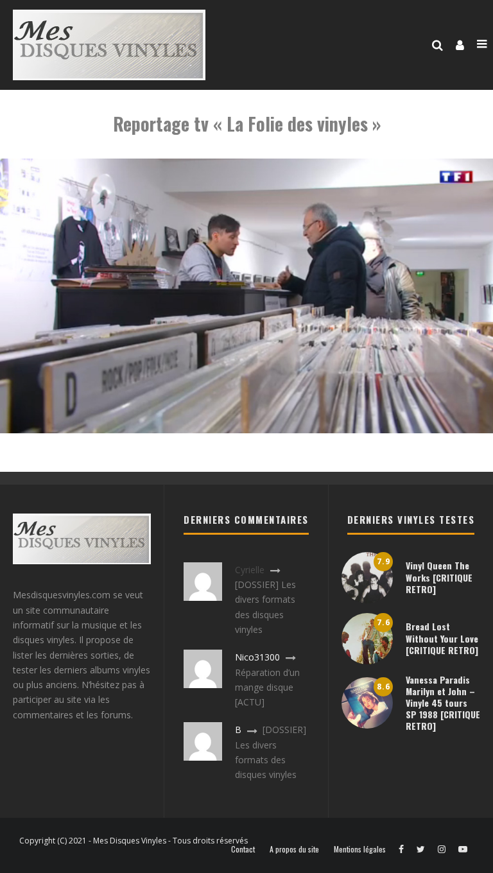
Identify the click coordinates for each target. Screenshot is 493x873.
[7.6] (367, 661)
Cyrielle (249, 570)
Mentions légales (360, 849)
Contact (243, 849)
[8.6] (367, 725)
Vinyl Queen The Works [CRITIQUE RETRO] (439, 576)
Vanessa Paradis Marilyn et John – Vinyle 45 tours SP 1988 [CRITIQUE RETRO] (443, 703)
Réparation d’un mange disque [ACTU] (267, 687)
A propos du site (294, 849)
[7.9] (367, 600)
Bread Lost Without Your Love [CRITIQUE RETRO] (442, 637)
